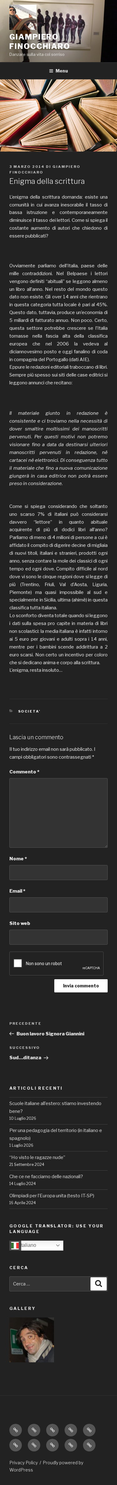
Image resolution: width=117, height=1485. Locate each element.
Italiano (27, 1245)
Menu (62, 70)
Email (17, 891)
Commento (24, 772)
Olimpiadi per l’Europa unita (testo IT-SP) (51, 1196)
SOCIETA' (29, 711)
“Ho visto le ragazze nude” (37, 1157)
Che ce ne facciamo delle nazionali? (46, 1176)
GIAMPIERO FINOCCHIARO (39, 41)
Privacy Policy (23, 1462)
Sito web (19, 923)
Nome (18, 859)
